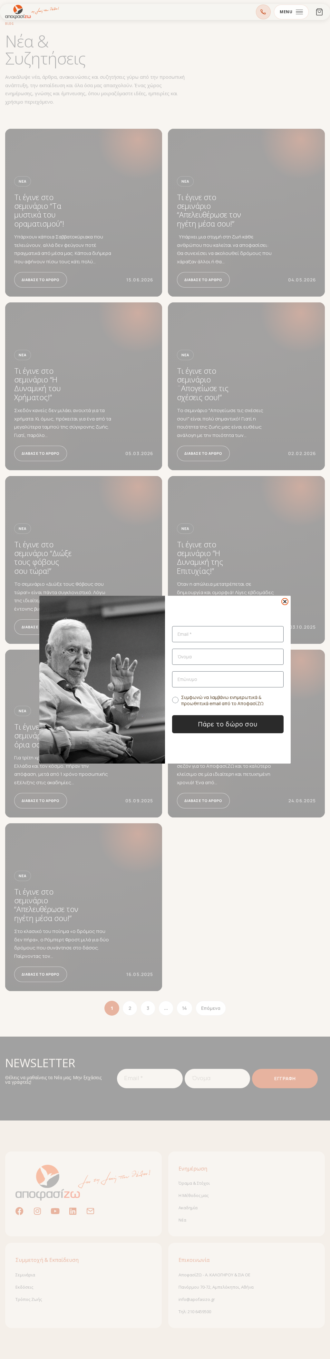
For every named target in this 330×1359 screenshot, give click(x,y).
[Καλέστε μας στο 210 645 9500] (263, 12)
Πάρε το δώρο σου (227, 724)
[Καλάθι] (319, 12)
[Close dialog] (285, 601)
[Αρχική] (32, 12)
